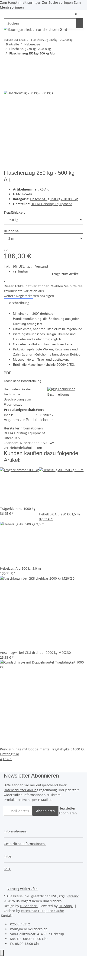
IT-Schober (29, 906)
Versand (41, 266)
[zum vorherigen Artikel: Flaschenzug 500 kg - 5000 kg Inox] (7, 62)
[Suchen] (79, 23)
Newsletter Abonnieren (67, 810)
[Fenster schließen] (7, 85)
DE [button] (76, 14)
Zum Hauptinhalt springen (21, 2)
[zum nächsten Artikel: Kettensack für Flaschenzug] (15, 62)
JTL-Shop (65, 906)
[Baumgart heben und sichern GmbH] (35, 29)
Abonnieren (45, 811)
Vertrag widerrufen (22, 888)
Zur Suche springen (58, 2)
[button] (16, 831)
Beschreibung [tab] (18, 303)
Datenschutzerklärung (21, 790)
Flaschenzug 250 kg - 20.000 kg (54, 199)
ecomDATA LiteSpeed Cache (42, 910)
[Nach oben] (2, 953)
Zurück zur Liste (15, 40)
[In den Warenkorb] (7, 77)
